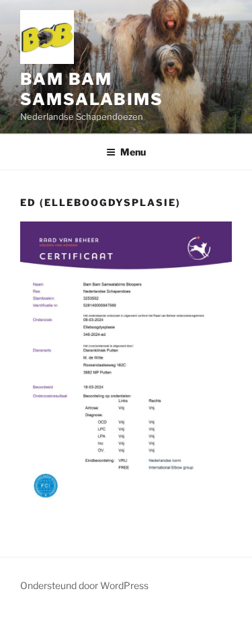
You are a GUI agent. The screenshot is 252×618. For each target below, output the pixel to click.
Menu (133, 152)
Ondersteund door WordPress (84, 585)
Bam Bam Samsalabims (91, 89)
